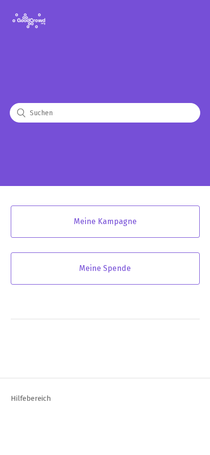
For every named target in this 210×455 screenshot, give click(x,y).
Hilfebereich (31, 398)
